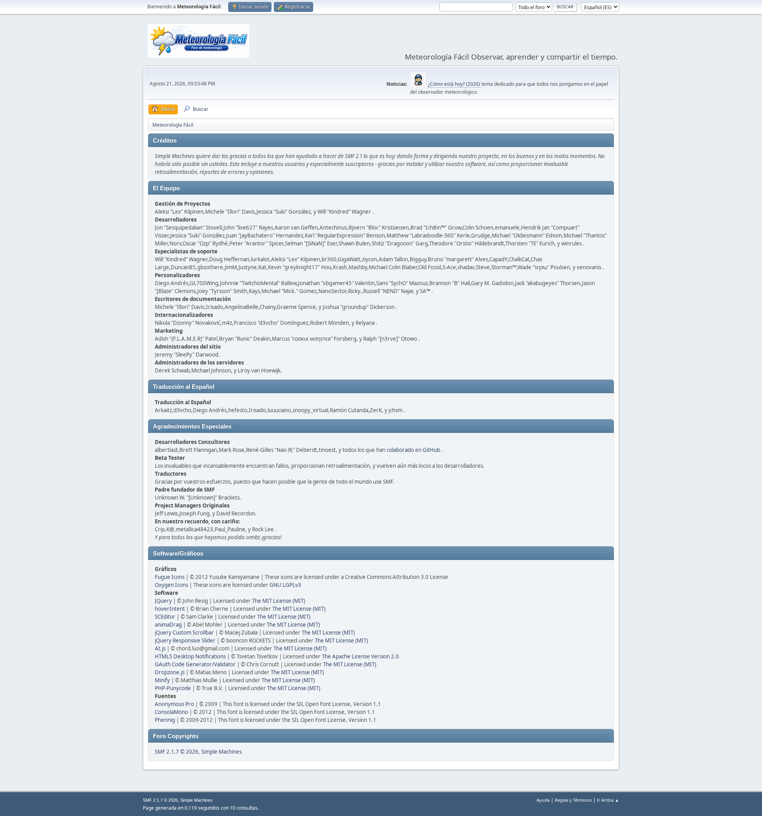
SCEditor (165, 616)
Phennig (165, 719)
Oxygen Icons (171, 584)
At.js (160, 648)
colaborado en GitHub (413, 449)
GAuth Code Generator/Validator (195, 664)
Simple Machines (221, 751)
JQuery (163, 600)
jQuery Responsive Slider (185, 640)
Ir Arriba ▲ (608, 800)
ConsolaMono (171, 712)
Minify (162, 680)
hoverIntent (170, 608)
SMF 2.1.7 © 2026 (176, 751)
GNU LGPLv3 (285, 584)
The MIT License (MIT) (278, 600)
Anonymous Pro (174, 704)
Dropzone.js (170, 672)
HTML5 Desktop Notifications (190, 656)
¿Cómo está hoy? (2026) (454, 84)
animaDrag (168, 624)
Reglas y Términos (573, 800)
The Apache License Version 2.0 (360, 656)
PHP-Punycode (173, 688)
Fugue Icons (170, 577)
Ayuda (543, 800)
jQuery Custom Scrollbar (184, 632)
